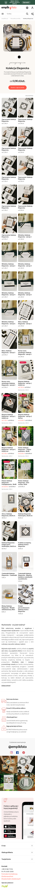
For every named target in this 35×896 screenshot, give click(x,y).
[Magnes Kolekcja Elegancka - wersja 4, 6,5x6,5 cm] (9, 436)
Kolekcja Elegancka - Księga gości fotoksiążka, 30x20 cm (9, 544)
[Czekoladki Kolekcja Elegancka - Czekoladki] (9, 562)
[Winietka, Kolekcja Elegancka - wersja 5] (25, 281)
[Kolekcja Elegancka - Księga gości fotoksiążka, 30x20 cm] (9, 531)
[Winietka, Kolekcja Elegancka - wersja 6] (9, 310)
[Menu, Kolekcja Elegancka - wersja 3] (9, 339)
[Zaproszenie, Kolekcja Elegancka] (9, 108)
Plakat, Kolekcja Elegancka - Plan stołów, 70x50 (23, 482)
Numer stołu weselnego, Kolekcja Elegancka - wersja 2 (8, 383)
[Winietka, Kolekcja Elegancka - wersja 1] (25, 223)
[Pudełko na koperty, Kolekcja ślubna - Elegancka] (25, 531)
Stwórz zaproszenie (17, 87)
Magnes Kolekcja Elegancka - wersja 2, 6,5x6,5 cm (8, 416)
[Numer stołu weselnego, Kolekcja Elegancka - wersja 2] (9, 370)
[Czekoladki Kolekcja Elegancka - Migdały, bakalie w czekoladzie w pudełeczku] (25, 562)
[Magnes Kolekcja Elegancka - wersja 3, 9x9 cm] (25, 403)
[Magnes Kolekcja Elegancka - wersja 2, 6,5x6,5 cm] (9, 403)
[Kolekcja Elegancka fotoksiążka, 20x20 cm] (25, 502)
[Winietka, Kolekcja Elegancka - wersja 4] (9, 281)
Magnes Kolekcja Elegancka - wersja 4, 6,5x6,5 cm (8, 449)
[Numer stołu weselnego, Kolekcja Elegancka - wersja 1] (25, 339)
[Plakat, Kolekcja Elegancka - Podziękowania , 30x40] (9, 469)
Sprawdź (26, 2)
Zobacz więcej (5, 685)
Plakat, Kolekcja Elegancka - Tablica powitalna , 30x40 (24, 449)
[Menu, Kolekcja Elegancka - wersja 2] (25, 310)
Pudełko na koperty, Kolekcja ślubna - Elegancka (24, 544)
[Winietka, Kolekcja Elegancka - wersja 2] (9, 252)
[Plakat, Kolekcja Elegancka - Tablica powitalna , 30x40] (25, 436)
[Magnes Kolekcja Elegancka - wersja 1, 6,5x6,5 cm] (25, 370)
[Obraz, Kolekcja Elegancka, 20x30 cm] (9, 502)
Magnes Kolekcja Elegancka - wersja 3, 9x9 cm (25, 416)
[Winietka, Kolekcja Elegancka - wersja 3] (25, 252)
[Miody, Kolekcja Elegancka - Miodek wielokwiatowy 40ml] (9, 594)
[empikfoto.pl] (8, 8)
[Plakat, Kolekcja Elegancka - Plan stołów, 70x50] (25, 469)
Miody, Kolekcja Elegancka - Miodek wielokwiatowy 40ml (8, 607)
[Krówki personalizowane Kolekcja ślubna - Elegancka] (25, 594)
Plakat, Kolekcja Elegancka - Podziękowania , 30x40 (9, 482)
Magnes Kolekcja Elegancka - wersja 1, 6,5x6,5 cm (25, 383)
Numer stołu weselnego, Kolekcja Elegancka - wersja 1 (25, 352)
